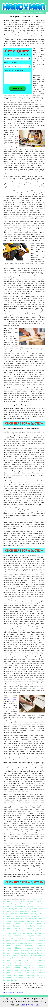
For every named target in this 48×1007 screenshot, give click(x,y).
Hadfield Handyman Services (15, 919)
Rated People (12, 699)
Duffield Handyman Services (15, 955)
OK (37, 1005)
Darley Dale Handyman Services (18, 938)
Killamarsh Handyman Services (29, 948)
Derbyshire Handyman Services (18, 965)
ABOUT (21, 12)
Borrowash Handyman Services (16, 931)
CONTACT (27, 12)
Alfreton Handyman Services (25, 970)
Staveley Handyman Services (15, 904)
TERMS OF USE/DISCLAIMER (37, 12)
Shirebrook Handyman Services (29, 936)
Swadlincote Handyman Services (29, 921)
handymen (6, 732)
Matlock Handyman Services (29, 928)
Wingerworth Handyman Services (29, 975)
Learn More (26, 1005)
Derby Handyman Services (15, 914)
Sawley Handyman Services (29, 963)
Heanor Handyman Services (32, 953)
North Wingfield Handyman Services (28, 911)
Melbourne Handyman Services (25, 958)
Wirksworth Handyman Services (18, 978)
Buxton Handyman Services (32, 916)
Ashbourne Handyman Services (18, 924)
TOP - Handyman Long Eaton (13, 992)
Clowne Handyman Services (14, 909)
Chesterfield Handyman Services (29, 906)
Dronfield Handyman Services (16, 951)
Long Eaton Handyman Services (29, 901)
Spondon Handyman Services (24, 943)
